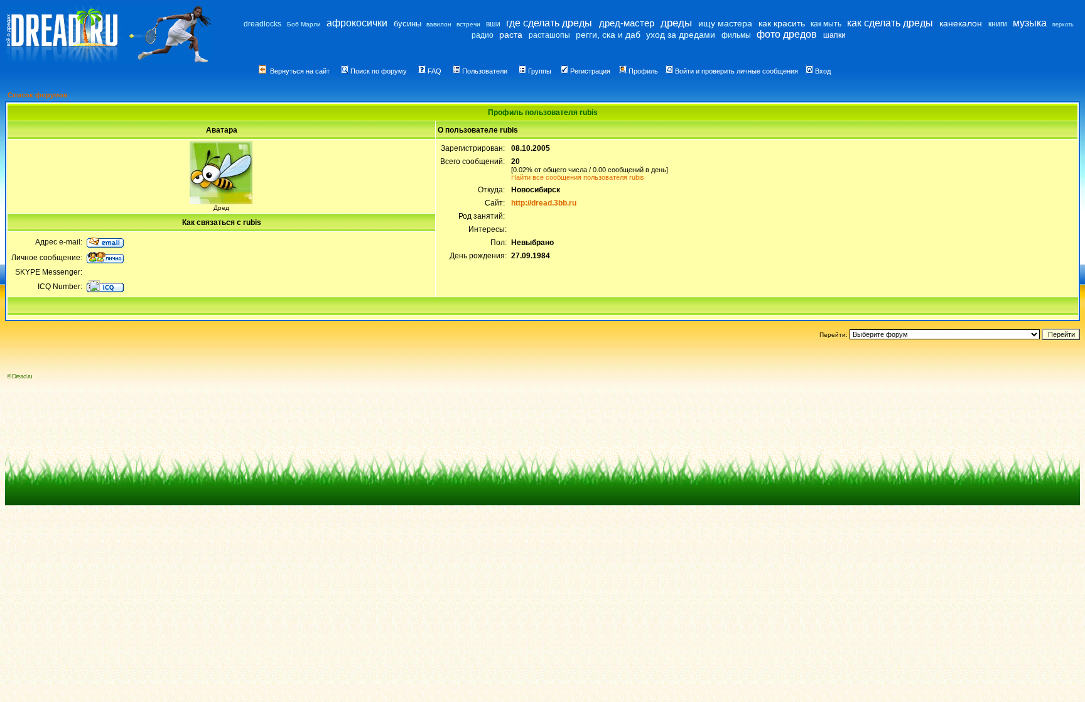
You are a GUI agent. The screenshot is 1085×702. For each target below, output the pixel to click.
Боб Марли (304, 24)
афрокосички (357, 23)
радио (483, 35)
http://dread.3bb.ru (543, 203)
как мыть (826, 23)
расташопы (549, 35)
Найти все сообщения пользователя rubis (577, 177)
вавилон (438, 24)
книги (997, 23)
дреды (676, 23)
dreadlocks (262, 23)
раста (510, 35)
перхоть (1063, 24)
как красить (781, 23)
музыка (1030, 23)
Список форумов (38, 95)
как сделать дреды (890, 23)
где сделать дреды (549, 23)
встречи (468, 24)
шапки (834, 35)
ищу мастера (725, 23)
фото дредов (787, 34)
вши (493, 23)
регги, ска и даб (608, 35)
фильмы (736, 35)
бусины (407, 23)
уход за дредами (680, 35)
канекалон (960, 23)
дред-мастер (626, 23)
